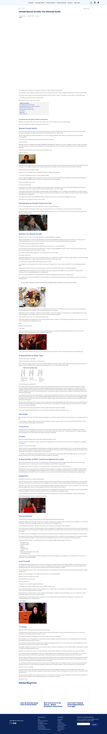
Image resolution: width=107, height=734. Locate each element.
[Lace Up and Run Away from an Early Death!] (30, 693)
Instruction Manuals (61, 725)
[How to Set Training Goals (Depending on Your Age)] (77, 693)
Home (19, 8)
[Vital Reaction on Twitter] (10, 723)
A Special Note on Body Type (26, 109)
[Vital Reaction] (13, 3)
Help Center (77, 2)
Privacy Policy (60, 729)
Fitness (23, 8)
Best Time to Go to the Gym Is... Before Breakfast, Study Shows (53, 704)
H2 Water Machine (50, 2)
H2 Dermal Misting (61, 2)
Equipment (22, 112)
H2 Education (40, 722)
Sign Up (94, 724)
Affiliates (59, 720)
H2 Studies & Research (43, 723)
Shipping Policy (60, 726)
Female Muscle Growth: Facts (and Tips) (29, 106)
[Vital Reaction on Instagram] (15, 723)
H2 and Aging (40, 725)
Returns (59, 730)
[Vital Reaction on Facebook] (12, 723)
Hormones (22, 110)
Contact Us (59, 722)
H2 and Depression (42, 728)
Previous (85, 8)
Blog (39, 719)
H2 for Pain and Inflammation (44, 729)
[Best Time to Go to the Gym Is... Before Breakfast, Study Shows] (53, 693)
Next (88, 8)
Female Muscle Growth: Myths (26, 104)
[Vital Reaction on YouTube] (13, 723)
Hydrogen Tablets (39, 2)
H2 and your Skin (41, 726)
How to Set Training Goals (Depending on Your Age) (75, 704)
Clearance (70, 2)
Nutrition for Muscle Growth (26, 107)
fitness (20, 17)
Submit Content (60, 723)
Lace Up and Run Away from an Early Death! (29, 704)
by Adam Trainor (22, 16)
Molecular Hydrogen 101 (43, 720)
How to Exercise (23, 114)
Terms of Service (61, 728)
